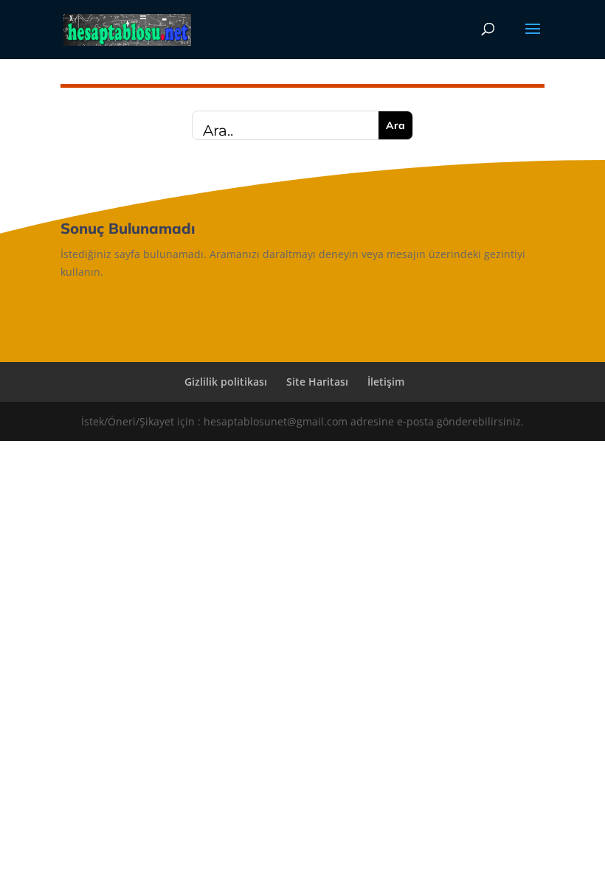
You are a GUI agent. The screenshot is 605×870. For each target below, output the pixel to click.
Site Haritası (317, 382)
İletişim (385, 382)
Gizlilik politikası (225, 382)
